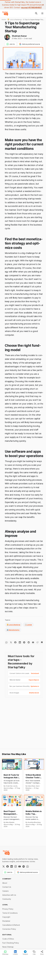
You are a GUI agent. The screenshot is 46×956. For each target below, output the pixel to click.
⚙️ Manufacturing (13, 630)
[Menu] (42, 13)
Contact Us (6, 887)
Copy (34, 954)
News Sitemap (8, 947)
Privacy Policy (7, 909)
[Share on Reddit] (28, 642)
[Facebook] (7, 866)
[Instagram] (15, 866)
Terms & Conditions (10, 913)
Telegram (25, 954)
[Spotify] (23, 866)
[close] (43, 5)
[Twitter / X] (3, 866)
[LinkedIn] (11, 866)
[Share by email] (33, 642)
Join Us (12, 44)
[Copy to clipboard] (37, 642)
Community (6, 899)
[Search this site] (36, 13)
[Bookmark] (42, 642)
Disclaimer (6, 921)
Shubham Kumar (19, 36)
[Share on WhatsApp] (6, 642)
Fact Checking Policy (10, 943)
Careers (5, 891)
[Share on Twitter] (11, 642)
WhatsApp (5, 954)
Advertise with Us (9, 895)
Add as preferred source (31, 44)
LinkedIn (15, 954)
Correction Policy (9, 929)
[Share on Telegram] (24, 642)
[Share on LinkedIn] (19, 642)
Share (42, 954)
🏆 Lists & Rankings (13, 625)
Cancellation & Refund (11, 925)
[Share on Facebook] (15, 642)
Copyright (6, 917)
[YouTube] (19, 866)
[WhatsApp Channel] (27, 866)
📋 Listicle (28, 625)
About (4, 883)
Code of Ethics (8, 939)
